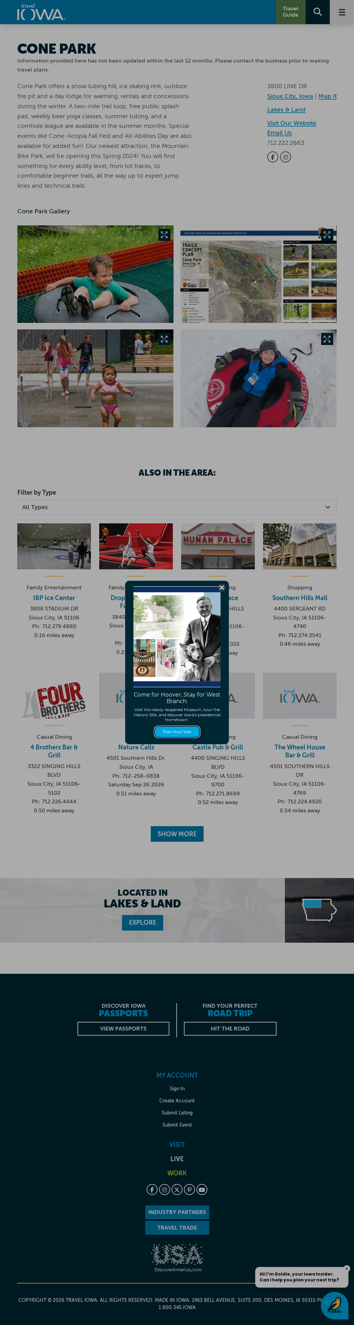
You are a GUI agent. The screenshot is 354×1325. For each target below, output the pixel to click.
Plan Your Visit (177, 731)
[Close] (222, 588)
